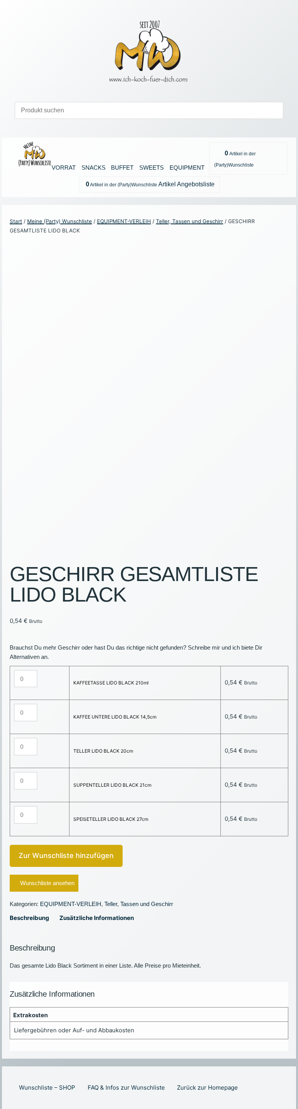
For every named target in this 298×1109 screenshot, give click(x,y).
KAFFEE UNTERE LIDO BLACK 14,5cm (114, 717)
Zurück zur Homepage (207, 1087)
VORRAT (64, 167)
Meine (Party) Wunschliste (59, 221)
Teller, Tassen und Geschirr (189, 221)
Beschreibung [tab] (29, 918)
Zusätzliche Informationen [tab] (96, 918)
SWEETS (151, 167)
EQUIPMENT (187, 167)
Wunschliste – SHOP (47, 1087)
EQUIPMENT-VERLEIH (124, 221)
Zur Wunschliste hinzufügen (66, 855)
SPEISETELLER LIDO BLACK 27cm (110, 819)
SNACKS (93, 167)
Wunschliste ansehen (47, 883)
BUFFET (122, 167)
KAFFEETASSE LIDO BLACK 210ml (111, 683)
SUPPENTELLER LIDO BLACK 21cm (112, 785)
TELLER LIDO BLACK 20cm (103, 751)
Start (16, 221)
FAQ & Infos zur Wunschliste (126, 1087)
